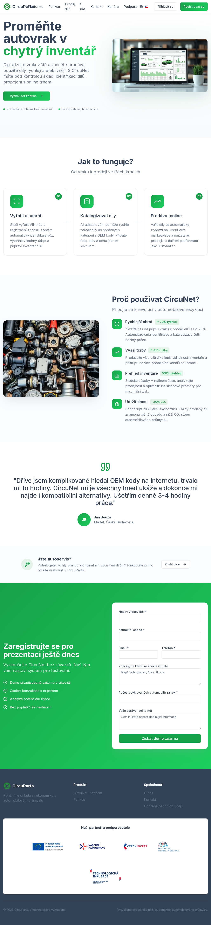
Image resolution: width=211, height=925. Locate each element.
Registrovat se (194, 6)
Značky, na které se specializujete (143, 666)
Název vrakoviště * (132, 611)
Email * (124, 648)
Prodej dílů (70, 6)
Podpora (130, 7)
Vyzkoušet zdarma (23, 96)
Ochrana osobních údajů (163, 806)
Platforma (35, 7)
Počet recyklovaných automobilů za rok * (148, 692)
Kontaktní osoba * (132, 630)
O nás (83, 6)
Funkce (54, 7)
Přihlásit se (165, 6)
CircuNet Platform (88, 793)
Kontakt (96, 7)
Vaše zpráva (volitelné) (135, 710)
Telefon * (168, 648)
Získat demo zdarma (160, 738)
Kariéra (113, 7)
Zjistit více (172, 564)
